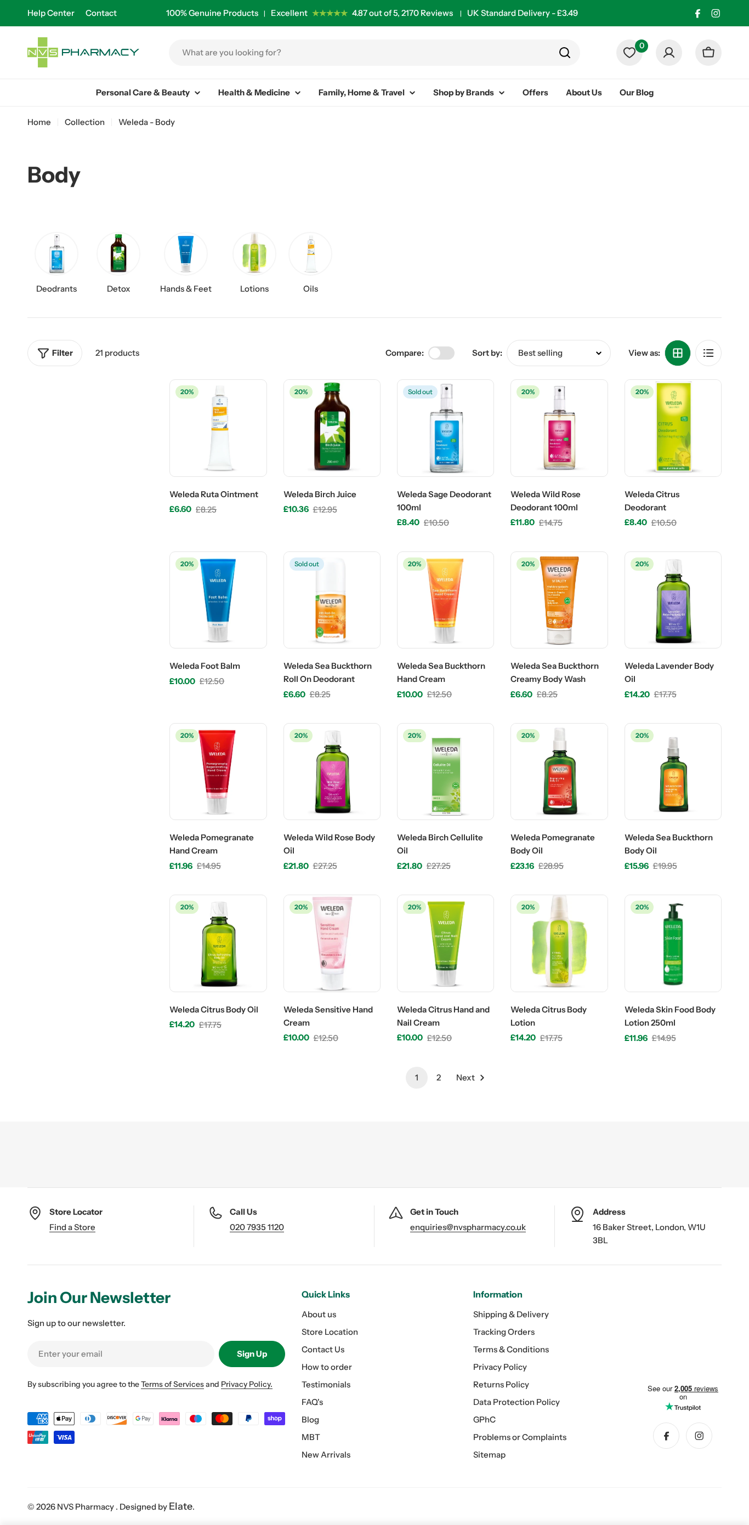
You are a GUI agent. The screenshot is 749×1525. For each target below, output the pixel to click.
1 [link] (416, 1077)
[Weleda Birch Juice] (332, 428)
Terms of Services (172, 1384)
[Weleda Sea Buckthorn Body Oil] (673, 772)
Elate (180, 1506)
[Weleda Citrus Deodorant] (673, 428)
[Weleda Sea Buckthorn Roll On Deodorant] (332, 600)
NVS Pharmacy (86, 1506)
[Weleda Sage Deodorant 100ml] (445, 428)
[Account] (669, 52)
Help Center (51, 13)
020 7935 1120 (257, 1227)
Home (39, 122)
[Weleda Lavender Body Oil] (673, 600)
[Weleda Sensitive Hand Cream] (332, 943)
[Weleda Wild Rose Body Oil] (332, 772)
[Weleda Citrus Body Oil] (218, 943)
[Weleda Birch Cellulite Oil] (445, 772)
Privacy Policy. (247, 1384)
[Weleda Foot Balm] (218, 600)
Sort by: (487, 353)
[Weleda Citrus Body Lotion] (559, 943)
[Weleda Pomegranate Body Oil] (559, 772)
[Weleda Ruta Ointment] (218, 428)
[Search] (564, 52)
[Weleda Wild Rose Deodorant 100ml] (559, 428)
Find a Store (72, 1227)
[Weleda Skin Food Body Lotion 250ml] (673, 943)
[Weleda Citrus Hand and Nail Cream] (445, 943)
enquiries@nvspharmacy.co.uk (468, 1227)
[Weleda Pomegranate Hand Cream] (218, 772)
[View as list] (708, 353)
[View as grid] (678, 353)
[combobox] (374, 52)
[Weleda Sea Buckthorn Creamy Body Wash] (559, 600)
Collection (85, 122)
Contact (101, 13)
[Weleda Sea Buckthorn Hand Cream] (445, 600)
